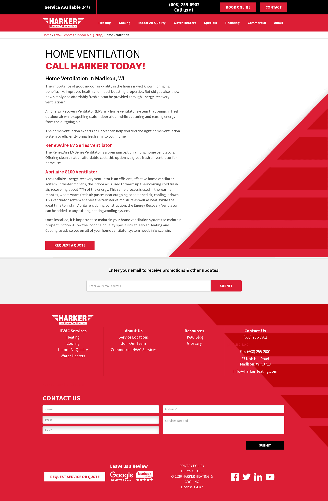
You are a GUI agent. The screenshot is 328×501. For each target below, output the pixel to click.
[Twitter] (246, 477)
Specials (210, 22)
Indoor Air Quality (152, 22)
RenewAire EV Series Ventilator (78, 145)
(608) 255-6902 (255, 337)
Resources (194, 330)
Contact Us (255, 330)
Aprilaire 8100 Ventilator (71, 172)
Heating (104, 22)
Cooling (124, 22)
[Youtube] (270, 477)
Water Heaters (184, 22)
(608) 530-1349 (237, 344)
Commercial (257, 22)
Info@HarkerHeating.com (255, 371)
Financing (232, 22)
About (278, 22)
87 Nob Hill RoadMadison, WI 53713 (255, 361)
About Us (134, 330)
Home (47, 35)
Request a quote (70, 245)
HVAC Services (64, 35)
